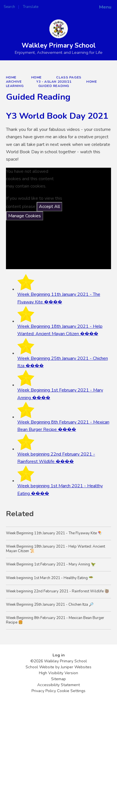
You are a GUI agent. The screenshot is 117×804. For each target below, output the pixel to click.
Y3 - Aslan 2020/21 (54, 81)
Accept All (49, 206)
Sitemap (58, 679)
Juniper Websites (76, 667)
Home (11, 77)
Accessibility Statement (58, 685)
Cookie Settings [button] (71, 691)
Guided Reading (53, 86)
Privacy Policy (44, 691)
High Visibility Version (58, 673)
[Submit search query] (69, 5)
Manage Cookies (24, 216)
